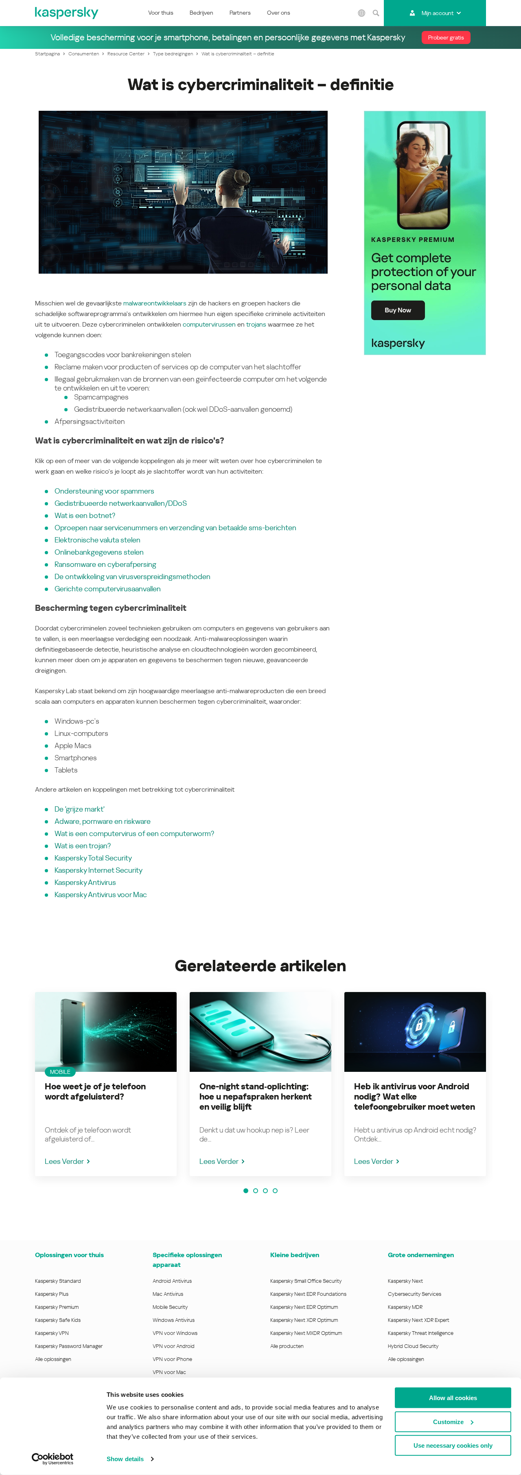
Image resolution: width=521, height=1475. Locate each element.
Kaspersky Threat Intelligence (420, 1333)
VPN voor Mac (169, 1372)
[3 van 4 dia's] (265, 1191)
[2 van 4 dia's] (255, 1191)
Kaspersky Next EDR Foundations (308, 1294)
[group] (105, 1084)
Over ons (278, 12)
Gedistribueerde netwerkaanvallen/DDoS (121, 503)
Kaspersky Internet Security (98, 870)
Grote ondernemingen (421, 1255)
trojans (256, 324)
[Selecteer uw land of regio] (361, 13)
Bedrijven (201, 12)
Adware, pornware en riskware (103, 821)
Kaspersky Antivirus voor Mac (101, 894)
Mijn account (437, 13)
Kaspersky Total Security (93, 858)
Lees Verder (64, 1161)
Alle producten (287, 1346)
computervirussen (209, 324)
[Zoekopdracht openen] (376, 13)
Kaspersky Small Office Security (306, 1281)
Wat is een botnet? (85, 515)
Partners (240, 12)
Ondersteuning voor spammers (104, 491)
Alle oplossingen (53, 1359)
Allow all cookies (453, 1397)
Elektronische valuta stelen (97, 540)
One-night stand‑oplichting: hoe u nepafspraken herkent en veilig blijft (255, 1097)
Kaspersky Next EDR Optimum (304, 1307)
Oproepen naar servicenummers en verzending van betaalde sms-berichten (175, 527)
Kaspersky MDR (405, 1307)
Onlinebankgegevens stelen (99, 552)
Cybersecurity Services (414, 1294)
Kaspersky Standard (58, 1281)
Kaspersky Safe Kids (58, 1320)
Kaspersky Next (405, 1281)
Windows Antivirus (174, 1320)
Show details (125, 1458)
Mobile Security (170, 1307)
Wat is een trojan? (83, 845)
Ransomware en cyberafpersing (105, 564)
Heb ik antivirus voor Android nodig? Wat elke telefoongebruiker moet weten (414, 1097)
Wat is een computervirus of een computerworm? (134, 833)
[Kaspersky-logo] (67, 13)
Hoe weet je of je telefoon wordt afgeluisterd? (95, 1092)
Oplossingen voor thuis (69, 1255)
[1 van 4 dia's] (246, 1191)
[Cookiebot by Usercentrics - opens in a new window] (52, 1459)
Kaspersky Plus (51, 1294)
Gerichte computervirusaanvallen (108, 588)
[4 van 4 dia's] (275, 1191)
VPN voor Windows (175, 1333)
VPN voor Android (174, 1346)
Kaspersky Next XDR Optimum (304, 1320)
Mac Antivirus (168, 1294)
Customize (448, 1421)
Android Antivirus (172, 1281)
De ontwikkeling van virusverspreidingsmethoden (132, 576)
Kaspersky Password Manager (69, 1346)
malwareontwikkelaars (154, 303)
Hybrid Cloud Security (413, 1346)
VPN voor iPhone (172, 1359)
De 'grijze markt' (80, 809)
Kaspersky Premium (57, 1307)
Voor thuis (160, 12)
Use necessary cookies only (453, 1445)
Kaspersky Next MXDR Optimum (306, 1333)
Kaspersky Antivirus (85, 882)
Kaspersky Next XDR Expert (418, 1320)
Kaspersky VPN (52, 1333)
